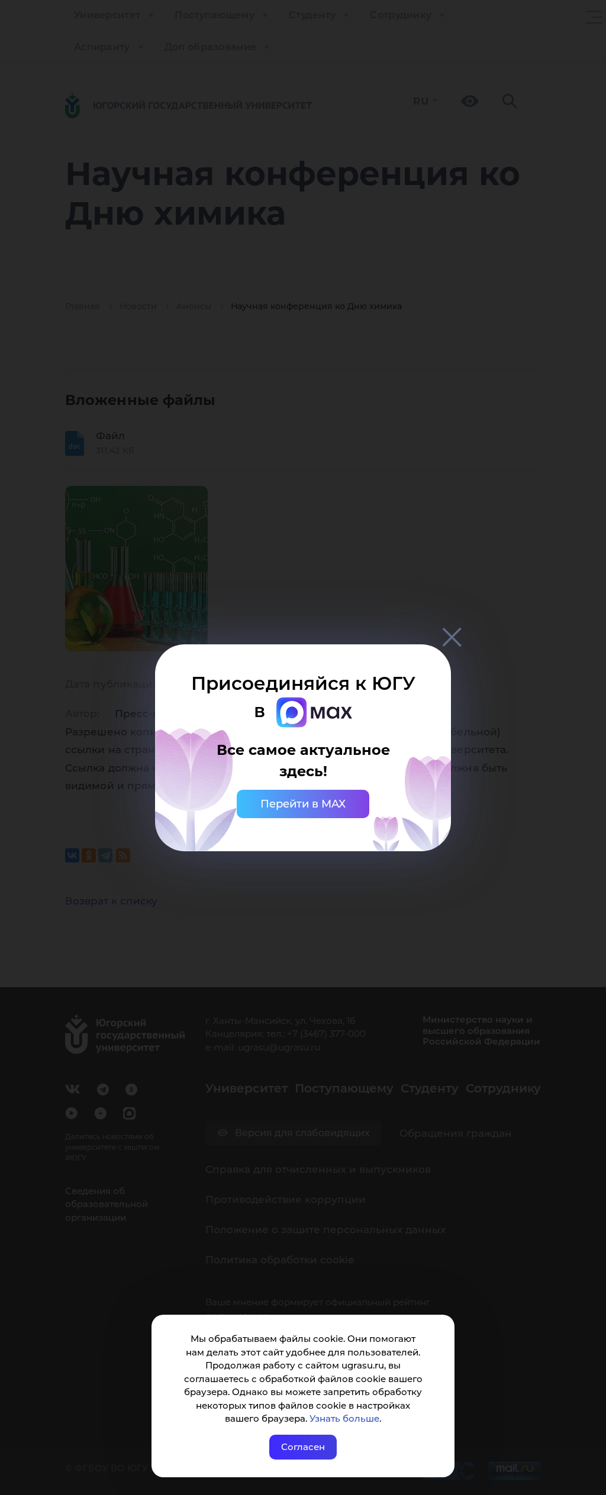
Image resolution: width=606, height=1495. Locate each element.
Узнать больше (344, 1418)
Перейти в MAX (303, 803)
